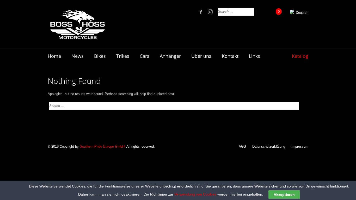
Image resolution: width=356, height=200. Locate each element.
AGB (242, 146)
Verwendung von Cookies (195, 194)
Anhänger (170, 56)
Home (54, 56)
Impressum (299, 146)
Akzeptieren (284, 194)
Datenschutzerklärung (268, 146)
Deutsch (301, 13)
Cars (144, 56)
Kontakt (230, 56)
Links (254, 56)
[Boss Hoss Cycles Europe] (77, 24)
